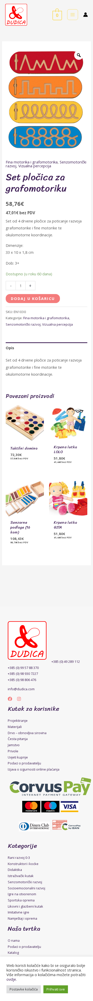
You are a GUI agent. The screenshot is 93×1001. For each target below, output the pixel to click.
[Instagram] (19, 699)
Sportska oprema (21, 900)
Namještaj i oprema (22, 918)
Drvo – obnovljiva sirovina (27, 733)
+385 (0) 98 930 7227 (23, 673)
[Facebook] (10, 699)
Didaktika (15, 869)
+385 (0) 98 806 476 (22, 679)
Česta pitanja (18, 738)
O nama (14, 940)
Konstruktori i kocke (23, 863)
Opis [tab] (10, 347)
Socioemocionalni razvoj (26, 888)
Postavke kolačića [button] (24, 989)
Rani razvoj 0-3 (19, 857)
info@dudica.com (21, 689)
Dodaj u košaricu (33, 298)
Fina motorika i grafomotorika (32, 161)
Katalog (13, 952)
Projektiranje (18, 720)
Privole (13, 751)
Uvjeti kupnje (18, 757)
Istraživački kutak (21, 875)
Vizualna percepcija (34, 165)
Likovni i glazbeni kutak (25, 906)
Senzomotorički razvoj (23, 324)
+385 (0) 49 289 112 (65, 661)
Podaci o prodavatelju (24, 763)
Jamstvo (14, 745)
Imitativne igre (18, 912)
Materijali (15, 726)
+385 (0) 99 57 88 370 (23, 667)
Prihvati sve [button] (56, 989)
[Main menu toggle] (72, 14)
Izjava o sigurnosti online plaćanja (33, 769)
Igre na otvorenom (22, 894)
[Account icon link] (85, 14)
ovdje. (11, 979)
